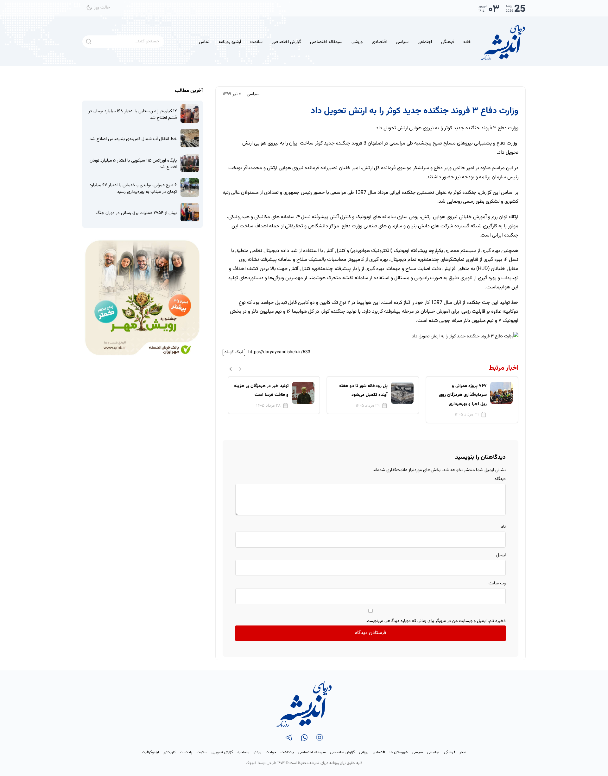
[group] (472, 399)
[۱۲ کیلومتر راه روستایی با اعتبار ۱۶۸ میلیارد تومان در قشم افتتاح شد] (189, 113)
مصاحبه (243, 752)
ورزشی (357, 42)
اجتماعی (425, 42)
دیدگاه (500, 479)
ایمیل (501, 555)
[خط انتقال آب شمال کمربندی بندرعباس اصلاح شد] (189, 138)
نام (503, 526)
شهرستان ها (399, 752)
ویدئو (257, 752)
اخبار (462, 752)
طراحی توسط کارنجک (261, 763)
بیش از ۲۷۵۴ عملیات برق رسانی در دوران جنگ (136, 213)
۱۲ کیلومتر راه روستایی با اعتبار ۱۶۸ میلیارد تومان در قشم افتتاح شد (132, 114)
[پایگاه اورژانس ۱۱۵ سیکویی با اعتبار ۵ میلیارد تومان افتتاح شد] (189, 163)
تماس (204, 42)
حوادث (271, 752)
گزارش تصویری (222, 752)
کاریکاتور (169, 752)
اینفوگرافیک (150, 752)
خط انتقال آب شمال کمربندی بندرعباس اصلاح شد (133, 139)
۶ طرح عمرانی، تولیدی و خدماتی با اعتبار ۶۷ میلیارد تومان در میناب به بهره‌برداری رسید (133, 188)
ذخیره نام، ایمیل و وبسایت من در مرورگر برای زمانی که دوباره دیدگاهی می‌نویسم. (435, 621)
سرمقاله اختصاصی (326, 42)
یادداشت (287, 752)
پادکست (186, 752)
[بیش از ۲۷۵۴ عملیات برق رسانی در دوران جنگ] (189, 212)
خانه (467, 42)
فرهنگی (447, 42)
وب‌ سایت (497, 583)
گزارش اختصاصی (286, 42)
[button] (230, 369)
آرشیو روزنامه (229, 42)
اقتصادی (379, 42)
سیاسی (402, 42)
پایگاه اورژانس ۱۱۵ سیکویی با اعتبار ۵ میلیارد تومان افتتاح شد (133, 164)
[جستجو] (88, 41)
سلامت (256, 42)
